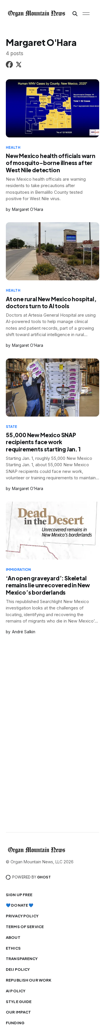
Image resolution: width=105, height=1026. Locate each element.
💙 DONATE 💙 (19, 905)
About (13, 937)
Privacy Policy (22, 916)
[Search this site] (75, 13)
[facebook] (9, 65)
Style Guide (19, 1001)
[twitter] (18, 65)
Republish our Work (28, 980)
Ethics (13, 948)
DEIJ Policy (18, 969)
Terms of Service (25, 926)
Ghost (44, 877)
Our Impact (18, 1012)
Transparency (22, 958)
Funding (15, 1022)
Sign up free (19, 894)
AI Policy (15, 991)
